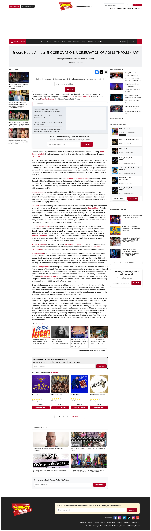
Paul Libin (70, 96)
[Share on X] (101, 72)
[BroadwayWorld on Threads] (133, 518)
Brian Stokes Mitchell (40, 226)
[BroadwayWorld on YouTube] (138, 518)
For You (40, 324)
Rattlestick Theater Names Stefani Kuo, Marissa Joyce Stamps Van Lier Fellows (47, 110)
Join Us (102, 522)
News (43, 42)
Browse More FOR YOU (124, 263)
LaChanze (36, 156)
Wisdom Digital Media (108, 526)
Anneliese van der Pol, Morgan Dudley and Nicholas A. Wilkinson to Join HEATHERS (48, 130)
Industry (56, 42)
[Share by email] (106, 72)
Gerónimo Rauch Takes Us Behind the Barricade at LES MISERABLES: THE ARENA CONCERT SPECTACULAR (18, 100)
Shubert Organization (76, 244)
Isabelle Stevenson (39, 236)
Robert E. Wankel (39, 244)
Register (123, 42)
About (90, 522)
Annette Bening (47, 99)
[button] (139, 41)
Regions (120, 522)
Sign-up (129, 5)
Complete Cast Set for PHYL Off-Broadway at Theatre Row (48, 123)
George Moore (84, 96)
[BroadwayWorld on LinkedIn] (124, 518)
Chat (63, 42)
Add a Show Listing (27, 6)
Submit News (111, 522)
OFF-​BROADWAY (84, 7)
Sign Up (70, 89)
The (66, 244)
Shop (83, 42)
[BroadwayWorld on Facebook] (115, 518)
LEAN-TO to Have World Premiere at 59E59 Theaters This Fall (48, 117)
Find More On (68, 417)
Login (132, 42)
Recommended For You (118, 209)
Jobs (69, 42)
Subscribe (99, 485)
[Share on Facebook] (97, 72)
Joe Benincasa (38, 253)
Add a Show (133, 199)
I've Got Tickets (40, 408)
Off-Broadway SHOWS (118, 124)
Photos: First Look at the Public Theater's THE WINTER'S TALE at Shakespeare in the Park (19, 119)
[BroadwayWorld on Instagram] (120, 518)
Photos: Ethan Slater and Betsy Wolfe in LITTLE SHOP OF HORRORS (19, 81)
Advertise (83, 522)
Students (76, 42)
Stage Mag (99, 42)
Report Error (136, 522)
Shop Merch (15, 6)
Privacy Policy (134, 526)
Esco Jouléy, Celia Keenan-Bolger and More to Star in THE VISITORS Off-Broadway (18, 137)
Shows (49, 42)
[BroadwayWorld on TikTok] (129, 518)
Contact (96, 522)
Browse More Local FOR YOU (92, 351)
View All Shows (119, 199)
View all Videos (115, 118)
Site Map (127, 522)
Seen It (40, 404)
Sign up (136, 283)
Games (90, 42)
